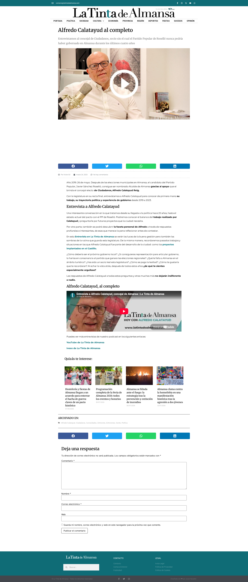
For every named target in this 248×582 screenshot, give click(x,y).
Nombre (66, 494)
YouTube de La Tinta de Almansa (85, 342)
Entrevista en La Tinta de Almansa (94, 236)
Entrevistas (110, 423)
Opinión (191, 21)
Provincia (128, 21)
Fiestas (166, 21)
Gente (118, 423)
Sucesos (178, 21)
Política (71, 21)
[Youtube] (190, 3)
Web (63, 514)
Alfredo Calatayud (68, 423)
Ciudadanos (80, 423)
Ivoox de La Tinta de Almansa (84, 348)
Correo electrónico (71, 504)
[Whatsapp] (194, 3)
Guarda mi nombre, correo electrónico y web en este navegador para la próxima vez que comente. (112, 525)
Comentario (68, 461)
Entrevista (101, 423)
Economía (113, 21)
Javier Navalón (191, 579)
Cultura (97, 21)
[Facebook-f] (177, 3)
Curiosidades (91, 423)
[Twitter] (124, 579)
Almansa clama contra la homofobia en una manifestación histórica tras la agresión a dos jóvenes (170, 396)
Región (140, 21)
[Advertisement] (121, 141)
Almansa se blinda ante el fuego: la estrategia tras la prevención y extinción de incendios (140, 396)
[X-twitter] (186, 3)
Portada (57, 21)
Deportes (153, 21)
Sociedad (84, 21)
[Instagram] (182, 3)
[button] (73, 166)
